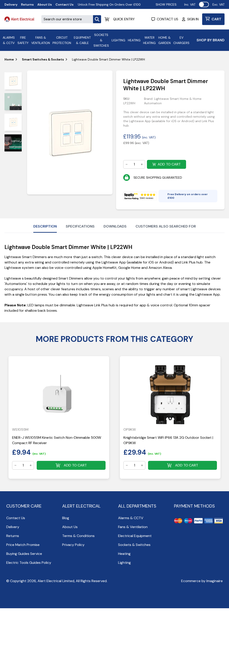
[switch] (204, 4)
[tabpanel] (70, 132)
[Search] (97, 19)
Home (9, 59)
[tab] (13, 81)
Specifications (80, 226)
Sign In (193, 19)
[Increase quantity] (142, 164)
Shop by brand (211, 40)
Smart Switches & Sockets (43, 59)
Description (45, 226)
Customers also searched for (166, 226)
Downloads (115, 226)
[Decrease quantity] (126, 164)
